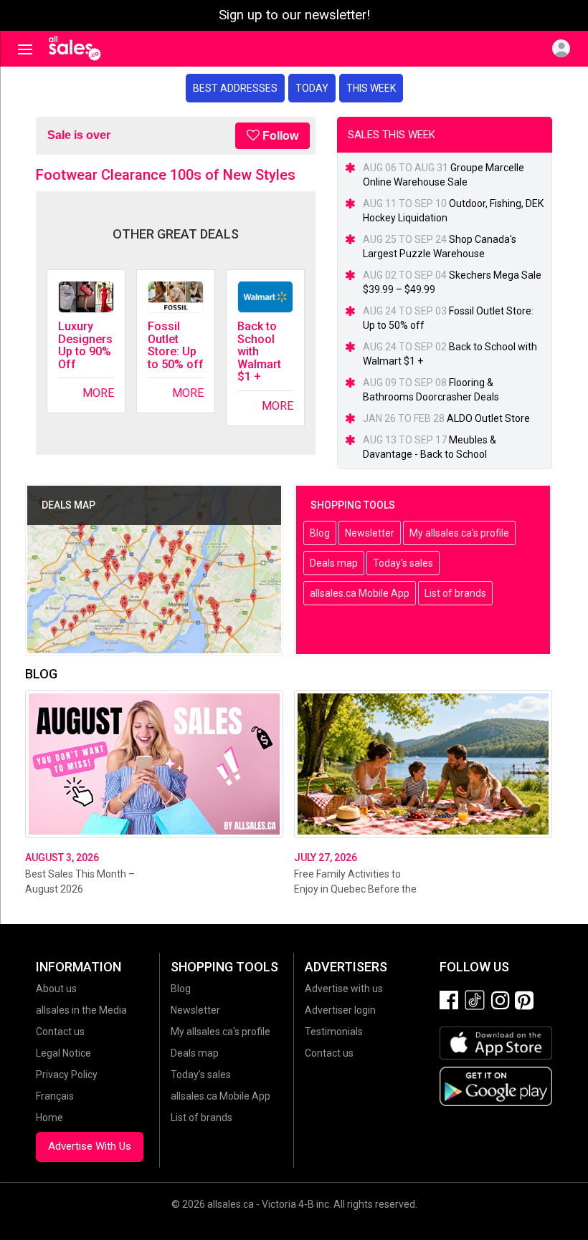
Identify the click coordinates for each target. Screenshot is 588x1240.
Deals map (334, 563)
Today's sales (403, 563)
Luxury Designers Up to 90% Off (85, 345)
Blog (320, 533)
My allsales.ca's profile (459, 533)
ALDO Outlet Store (488, 418)
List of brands (455, 593)
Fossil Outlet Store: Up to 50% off (176, 345)
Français (55, 1096)
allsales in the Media (81, 1010)
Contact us (60, 1031)
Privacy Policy (67, 1074)
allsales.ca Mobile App (359, 593)
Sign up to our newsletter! (294, 15)
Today (311, 88)
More (98, 393)
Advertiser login (340, 1010)
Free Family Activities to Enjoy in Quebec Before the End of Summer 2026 (355, 889)
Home (49, 1117)
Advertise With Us (89, 1146)
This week (371, 88)
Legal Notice (63, 1053)
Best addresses (235, 88)
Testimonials (334, 1031)
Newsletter (369, 533)
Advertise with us (344, 988)
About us (56, 988)
